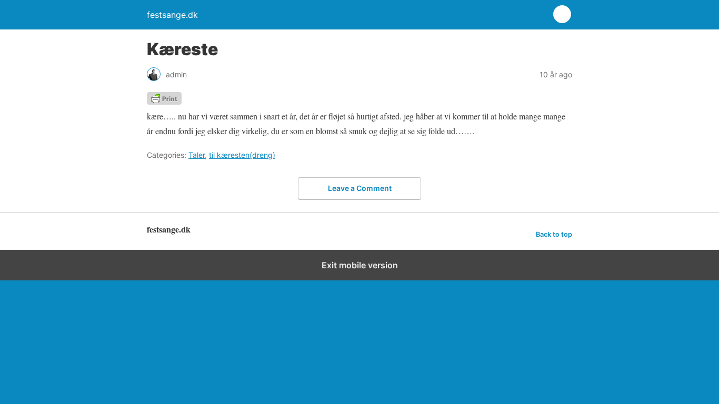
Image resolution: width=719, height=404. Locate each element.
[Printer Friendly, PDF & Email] (164, 101)
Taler (196, 154)
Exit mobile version (360, 265)
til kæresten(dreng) (242, 154)
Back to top (554, 234)
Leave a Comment (360, 188)
